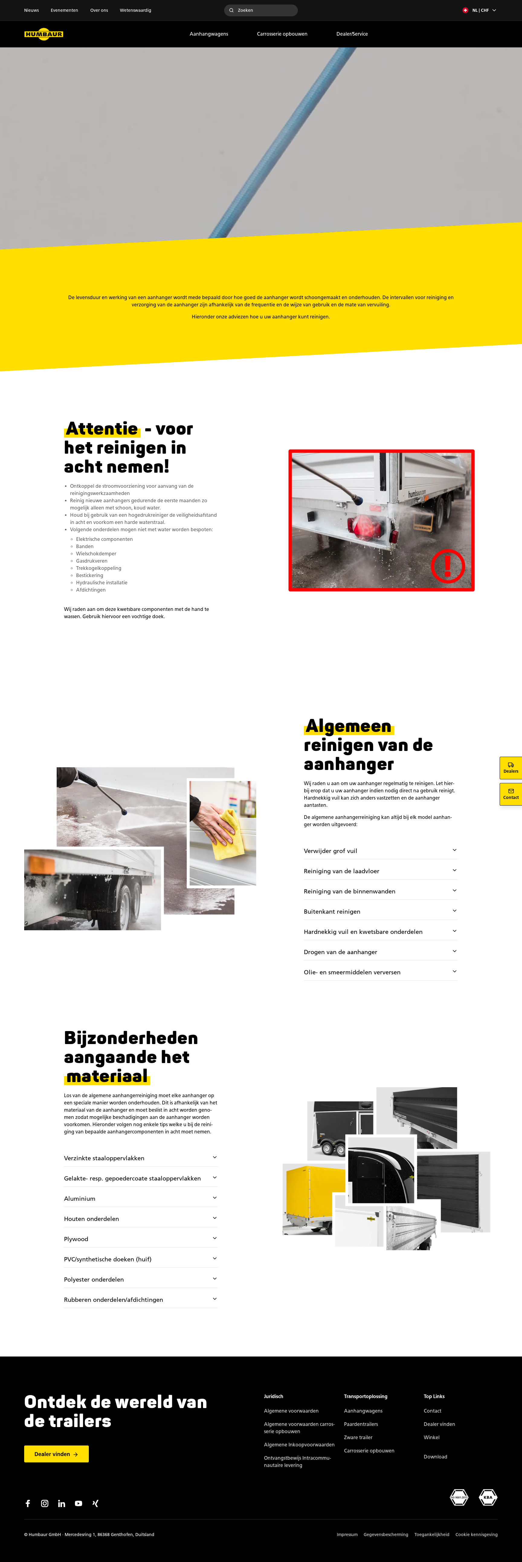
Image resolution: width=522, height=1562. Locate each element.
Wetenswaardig (135, 10)
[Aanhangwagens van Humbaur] (43, 34)
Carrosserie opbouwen (282, 34)
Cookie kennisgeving (477, 1534)
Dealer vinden (52, 1454)
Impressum (347, 1534)
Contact (432, 1411)
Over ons (99, 10)
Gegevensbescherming (386, 1534)
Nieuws (31, 10)
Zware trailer (358, 1437)
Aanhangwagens (209, 34)
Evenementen (64, 10)
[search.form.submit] (231, 10)
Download (435, 1457)
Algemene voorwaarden (291, 1411)
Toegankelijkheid (432, 1534)
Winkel (432, 1437)
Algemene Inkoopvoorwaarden (299, 1445)
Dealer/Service (352, 34)
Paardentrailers (361, 1424)
